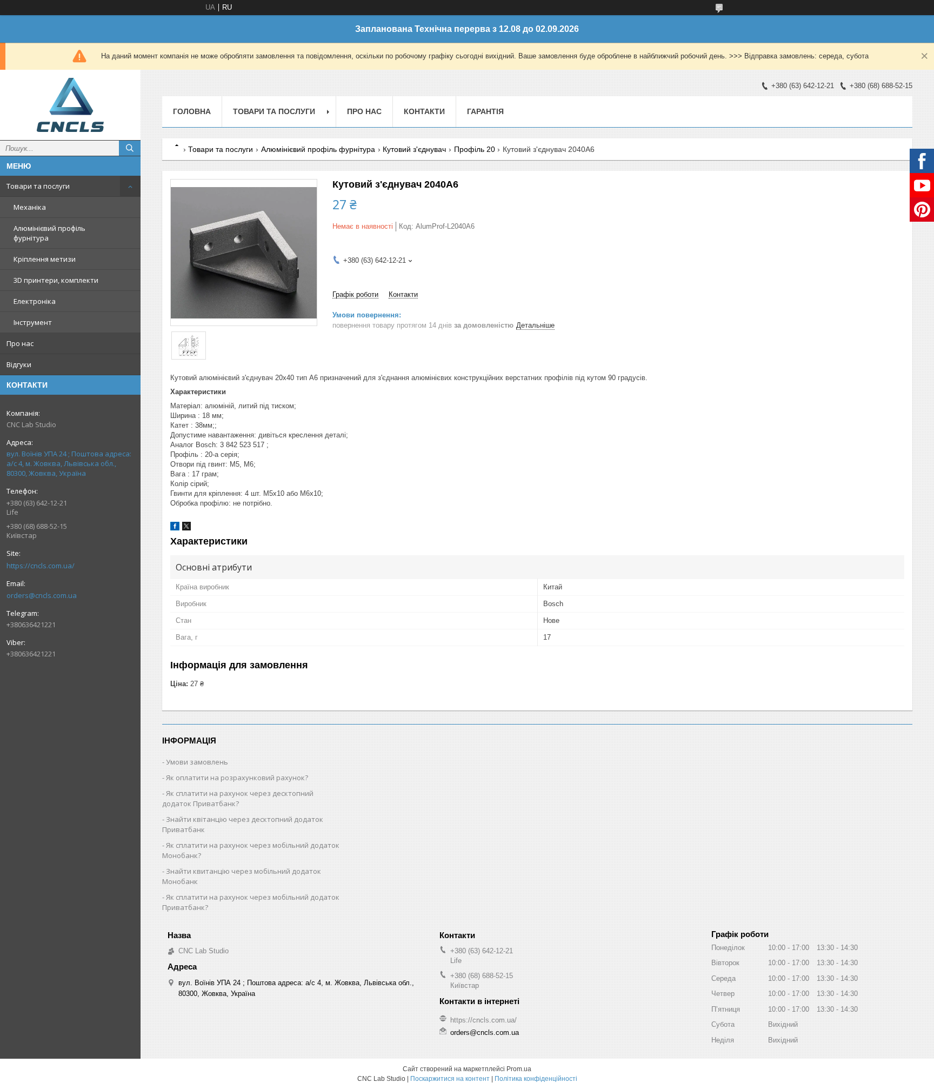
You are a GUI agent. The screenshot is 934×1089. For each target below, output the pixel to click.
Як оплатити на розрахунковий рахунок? (237, 777)
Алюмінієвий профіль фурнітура (49, 233)
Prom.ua (518, 1069)
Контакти (424, 111)
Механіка (30, 207)
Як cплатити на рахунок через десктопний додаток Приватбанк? (237, 798)
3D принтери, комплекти (56, 280)
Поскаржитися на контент (450, 1079)
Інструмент (33, 322)
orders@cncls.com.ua (41, 595)
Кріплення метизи (45, 259)
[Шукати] (130, 148)
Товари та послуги (38, 186)
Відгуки (18, 364)
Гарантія (485, 111)
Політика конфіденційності (536, 1079)
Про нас (20, 343)
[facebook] (174, 528)
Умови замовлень (197, 762)
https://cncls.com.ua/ (40, 565)
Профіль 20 (474, 149)
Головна (192, 111)
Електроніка (35, 301)
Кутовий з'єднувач (414, 149)
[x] (186, 528)
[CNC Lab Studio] (70, 105)
